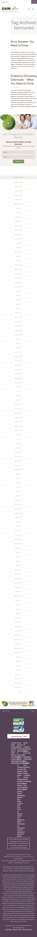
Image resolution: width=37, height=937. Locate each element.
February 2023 (18, 252)
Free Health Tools (25, 787)
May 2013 (18, 665)
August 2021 (18, 291)
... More (18, 692)
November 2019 (18, 369)
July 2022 (18, 256)
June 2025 (18, 212)
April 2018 (18, 448)
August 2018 (18, 430)
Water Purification (20, 823)
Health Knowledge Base (26, 781)
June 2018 (18, 439)
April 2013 (18, 670)
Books (19, 836)
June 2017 (18, 482)
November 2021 (18, 278)
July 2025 (18, 208)
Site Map (8, 929)
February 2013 (18, 678)
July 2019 (18, 387)
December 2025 (18, 191)
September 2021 (18, 286)
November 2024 (18, 238)
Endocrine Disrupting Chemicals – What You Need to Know (24, 79)
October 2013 (18, 644)
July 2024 (18, 243)
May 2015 (18, 561)
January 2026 (18, 186)
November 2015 (18, 543)
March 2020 (18, 352)
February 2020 (18, 356)
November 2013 (18, 639)
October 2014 (18, 591)
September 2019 (18, 378)
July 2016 (18, 522)
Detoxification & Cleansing (20, 753)
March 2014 (18, 622)
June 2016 (18, 526)
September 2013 (18, 648)
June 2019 (18, 391)
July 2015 (18, 552)
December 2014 (18, 583)
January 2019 (18, 408)
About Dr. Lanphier (26, 745)
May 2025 (18, 217)
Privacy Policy (17, 929)
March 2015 (18, 570)
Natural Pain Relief (19, 799)
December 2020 (18, 326)
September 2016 (18, 513)
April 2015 (18, 565)
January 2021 (18, 321)
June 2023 (18, 247)
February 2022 (18, 265)
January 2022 (18, 269)
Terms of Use (27, 929)
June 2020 (18, 339)
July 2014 (18, 604)
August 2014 (18, 600)
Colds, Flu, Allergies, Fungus (20, 778)
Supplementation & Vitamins (20, 765)
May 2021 (18, 304)
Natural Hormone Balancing (20, 787)
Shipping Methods (14, 762)
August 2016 (18, 517)
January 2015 (18, 578)
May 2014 (18, 613)
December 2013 (18, 635)
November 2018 (18, 417)
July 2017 (18, 478)
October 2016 (18, 509)
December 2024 (18, 234)
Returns (14, 755)
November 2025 (18, 195)
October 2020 (18, 330)
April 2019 (18, 400)
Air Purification (20, 827)
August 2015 (18, 548)
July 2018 (18, 434)
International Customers (14, 758)
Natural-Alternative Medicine (20, 832)
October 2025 (18, 199)
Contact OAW (14, 744)
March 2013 (18, 674)
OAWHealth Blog (26, 760)
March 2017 (18, 495)
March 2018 (18, 452)
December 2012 (18, 687)
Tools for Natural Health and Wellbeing (20, 814)
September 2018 (18, 426)
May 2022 (18, 260)
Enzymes (20, 783)
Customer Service (14, 748)
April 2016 (18, 530)
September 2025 (18, 204)
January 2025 (18, 230)
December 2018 (18, 413)
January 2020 (18, 360)
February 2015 (18, 574)
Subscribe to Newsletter (26, 755)
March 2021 (18, 313)
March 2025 (18, 221)
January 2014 (18, 631)
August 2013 (18, 652)
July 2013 (18, 657)
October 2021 (18, 282)
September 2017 (18, 469)
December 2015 (18, 539)
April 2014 (18, 617)
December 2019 (18, 365)
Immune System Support (20, 771)
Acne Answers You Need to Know (22, 43)
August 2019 (18, 382)
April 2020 (18, 347)
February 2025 (18, 225)
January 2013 (18, 683)
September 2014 (18, 596)
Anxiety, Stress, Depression (20, 793)
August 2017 (18, 474)
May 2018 (18, 443)
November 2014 (18, 587)
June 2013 (18, 661)
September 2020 (18, 334)
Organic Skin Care (20, 805)
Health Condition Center (26, 775)
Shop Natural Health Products (20, 746)
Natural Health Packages (20, 759)
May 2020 (18, 343)
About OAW (13, 752)
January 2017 (18, 500)
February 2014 (18, 626)
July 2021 (18, 295)
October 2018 (18, 421)
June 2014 (18, 609)
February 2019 (18, 404)
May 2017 (18, 487)
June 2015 (18, 556)
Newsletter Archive (26, 750)
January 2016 (18, 535)
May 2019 (18, 395)
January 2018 (18, 461)
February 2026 (18, 182)
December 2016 (18, 504)
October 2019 (18, 374)
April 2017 (18, 491)
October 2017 (18, 465)
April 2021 (18, 308)
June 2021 (18, 299)
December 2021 (18, 273)
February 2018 (18, 456)
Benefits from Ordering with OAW (26, 767)
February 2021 (18, 317)
